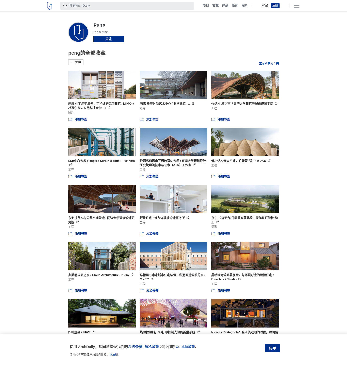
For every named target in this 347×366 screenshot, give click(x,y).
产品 (225, 5)
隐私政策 (151, 347)
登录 (265, 5)
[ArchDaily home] (49, 6)
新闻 (235, 5)
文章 (215, 5)
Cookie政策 (185, 347)
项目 (206, 5)
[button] (75, 62)
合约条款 (135, 347)
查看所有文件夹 (269, 63)
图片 (244, 5)
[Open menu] (297, 5)
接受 (272, 349)
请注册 (113, 354)
